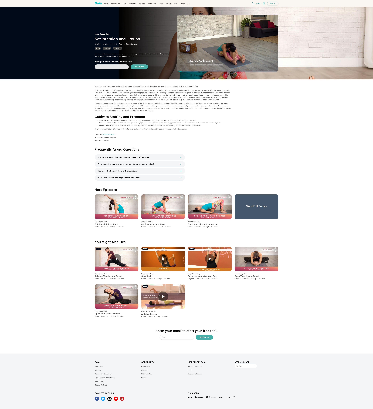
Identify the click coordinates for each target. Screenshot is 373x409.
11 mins (165, 317)
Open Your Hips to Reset (247, 276)
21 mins (262, 279)
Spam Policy (99, 381)
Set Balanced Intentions (153, 224)
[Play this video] (116, 259)
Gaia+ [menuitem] (176, 3)
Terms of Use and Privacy (105, 378)
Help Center (145, 366)
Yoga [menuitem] (124, 3)
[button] (140, 157)
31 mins (121, 227)
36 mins (121, 279)
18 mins (167, 279)
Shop (190, 370)
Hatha (97, 227)
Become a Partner (195, 374)
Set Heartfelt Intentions (106, 224)
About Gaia (99, 366)
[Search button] (253, 3)
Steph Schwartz (132, 44)
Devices (98, 370)
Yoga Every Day (102, 34)
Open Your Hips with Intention (202, 224)
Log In (272, 3)
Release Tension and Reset (108, 276)
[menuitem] (106, 3)
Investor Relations (195, 366)
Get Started (139, 67)
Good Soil (146, 276)
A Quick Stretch (149, 314)
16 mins (168, 227)
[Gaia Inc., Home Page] (98, 3)
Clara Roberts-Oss (148, 311)
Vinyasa (191, 279)
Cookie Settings (101, 385)
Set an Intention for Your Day (202, 276)
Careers (144, 370)
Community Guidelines (103, 374)
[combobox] (246, 366)
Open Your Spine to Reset (107, 313)
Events (143, 378)
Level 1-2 (104, 227)
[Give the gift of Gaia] (264, 3)
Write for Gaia (146, 374)
